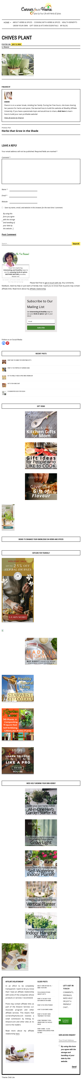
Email (4, 195)
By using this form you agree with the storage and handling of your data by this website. (9, 221)
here (17, 1034)
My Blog (64, 25)
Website (5, 201)
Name (5, 189)
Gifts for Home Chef (14, 383)
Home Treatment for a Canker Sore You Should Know (44, 1022)
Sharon (6, 47)
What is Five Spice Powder (45, 1005)
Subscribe (41, 328)
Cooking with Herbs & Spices (47, 22)
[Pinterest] (7, 343)
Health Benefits (69, 22)
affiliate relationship (38, 289)
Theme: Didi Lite (8, 1077)
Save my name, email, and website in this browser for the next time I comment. (34, 207)
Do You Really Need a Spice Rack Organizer (20, 376)
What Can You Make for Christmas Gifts (19, 360)
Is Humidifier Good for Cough (16, 391)
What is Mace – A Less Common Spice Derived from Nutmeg (45, 1030)
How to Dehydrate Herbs (45, 1009)
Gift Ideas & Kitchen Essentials (44, 25)
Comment (6, 157)
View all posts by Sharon (14, 118)
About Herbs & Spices (22, 22)
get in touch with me (53, 283)
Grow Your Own (20, 25)
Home (6, 22)
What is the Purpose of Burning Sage (19, 368)
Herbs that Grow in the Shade (20, 130)
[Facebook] (3, 343)
